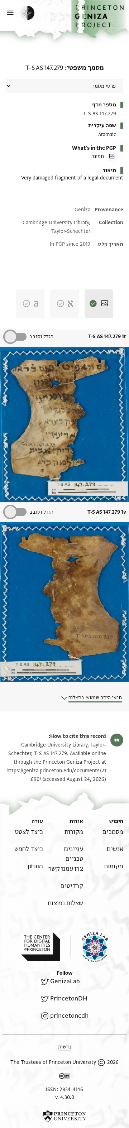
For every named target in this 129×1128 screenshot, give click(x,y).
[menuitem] (112, 832)
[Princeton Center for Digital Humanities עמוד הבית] (40, 946)
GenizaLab (65, 981)
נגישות (64, 1046)
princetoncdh (69, 1016)
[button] (100, 19)
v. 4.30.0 (64, 1097)
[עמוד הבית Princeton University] (64, 1116)
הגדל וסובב (41, 336)
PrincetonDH (68, 998)
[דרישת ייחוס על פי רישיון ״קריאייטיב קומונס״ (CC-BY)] (64, 1077)
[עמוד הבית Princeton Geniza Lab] (89, 947)
